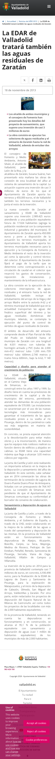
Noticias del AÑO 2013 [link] (28, 21)
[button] (49, 6)
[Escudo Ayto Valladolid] (21, 658)
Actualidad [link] (11, 21)
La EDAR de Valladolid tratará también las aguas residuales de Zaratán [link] (26, 22)
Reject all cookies (36, 731)
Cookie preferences (36, 739)
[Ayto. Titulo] (30, 658)
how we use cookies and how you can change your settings (13, 748)
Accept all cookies (36, 723)
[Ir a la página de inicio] (6, 6)
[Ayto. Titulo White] (20, 6)
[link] (3, 21)
